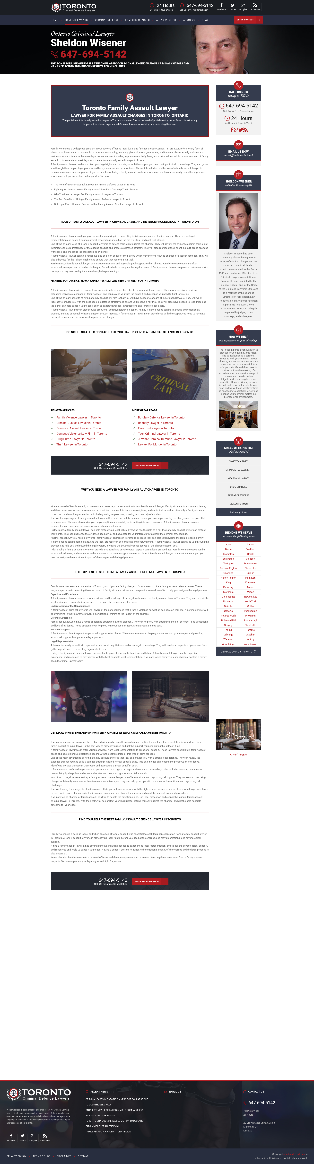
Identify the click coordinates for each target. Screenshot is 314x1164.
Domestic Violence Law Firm (81, 433)
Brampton (228, 554)
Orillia (250, 606)
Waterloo (228, 639)
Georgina (228, 573)
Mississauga (228, 596)
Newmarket (250, 596)
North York (250, 601)
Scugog (228, 625)
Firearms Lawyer (156, 428)
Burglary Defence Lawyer (161, 417)
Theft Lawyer (71, 444)
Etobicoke (250, 568)
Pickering (250, 615)
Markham (228, 592)
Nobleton (228, 601)
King (228, 582)
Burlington (228, 558)
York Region (250, 644)
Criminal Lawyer (128, 124)
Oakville (228, 606)
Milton (250, 592)
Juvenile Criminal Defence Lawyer (167, 439)
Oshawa (228, 610)
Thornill (228, 629)
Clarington (228, 563)
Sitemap (83, 1156)
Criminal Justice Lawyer (78, 423)
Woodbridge (228, 644)
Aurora (250, 544)
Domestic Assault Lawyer (79, 428)
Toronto (250, 629)
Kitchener (250, 582)
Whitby (250, 639)
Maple (250, 587)
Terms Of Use (41, 1156)
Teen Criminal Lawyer (159, 433)
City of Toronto (238, 754)
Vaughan (250, 634)
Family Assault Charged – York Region (108, 1131)
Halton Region (228, 577)
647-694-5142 (92, 54)
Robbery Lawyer (155, 423)
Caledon (250, 558)
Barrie (228, 549)
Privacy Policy (16, 1156)
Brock (250, 554)
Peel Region (250, 610)
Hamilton (250, 577)
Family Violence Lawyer (78, 417)
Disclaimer (64, 1156)
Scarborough (250, 620)
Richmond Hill (228, 620)
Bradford (250, 549)
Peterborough (228, 615)
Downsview (250, 563)
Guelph (250, 573)
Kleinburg (228, 587)
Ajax (228, 544)
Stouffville (250, 625)
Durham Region (228, 568)
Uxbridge (228, 634)
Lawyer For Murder (157, 444)
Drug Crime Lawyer (75, 439)
